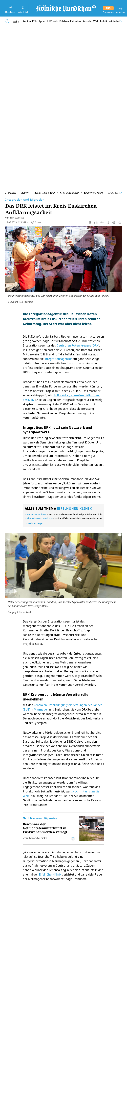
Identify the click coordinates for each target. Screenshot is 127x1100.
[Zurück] (7, 21)
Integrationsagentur (58, 359)
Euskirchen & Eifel (45, 192)
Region (25, 192)
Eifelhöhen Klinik (93, 192)
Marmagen (41, 709)
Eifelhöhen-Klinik (50, 874)
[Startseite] (65, 8)
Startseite (10, 192)
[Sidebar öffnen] (16, 21)
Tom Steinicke (17, 217)
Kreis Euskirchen (69, 192)
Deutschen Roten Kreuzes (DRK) (77, 345)
